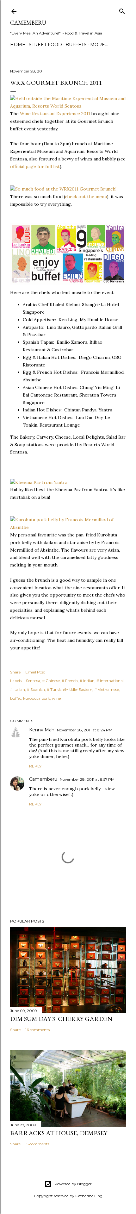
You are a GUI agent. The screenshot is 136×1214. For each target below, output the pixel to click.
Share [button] (15, 672)
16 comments (37, 1029)
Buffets (76, 44)
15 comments (37, 1144)
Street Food (45, 44)
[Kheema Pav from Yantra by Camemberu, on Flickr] (38, 482)
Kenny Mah (41, 730)
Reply (35, 766)
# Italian (17, 689)
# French (70, 680)
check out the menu (86, 196)
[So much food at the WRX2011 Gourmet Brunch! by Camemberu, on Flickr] (63, 189)
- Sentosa (31, 680)
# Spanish (36, 689)
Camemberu (43, 779)
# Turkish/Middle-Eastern (69, 689)
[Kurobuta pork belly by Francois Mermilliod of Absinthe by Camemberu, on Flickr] (68, 527)
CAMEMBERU (28, 22)
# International (110, 680)
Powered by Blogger (73, 1183)
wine (56, 698)
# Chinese (51, 680)
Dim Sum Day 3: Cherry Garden (61, 1019)
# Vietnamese (106, 689)
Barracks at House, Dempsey (58, 1133)
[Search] (122, 10)
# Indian (87, 680)
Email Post (35, 672)
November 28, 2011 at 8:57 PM (87, 779)
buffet (15, 698)
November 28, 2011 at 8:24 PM (84, 730)
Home (17, 44)
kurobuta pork (36, 698)
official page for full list (35, 166)
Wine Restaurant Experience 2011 (55, 113)
